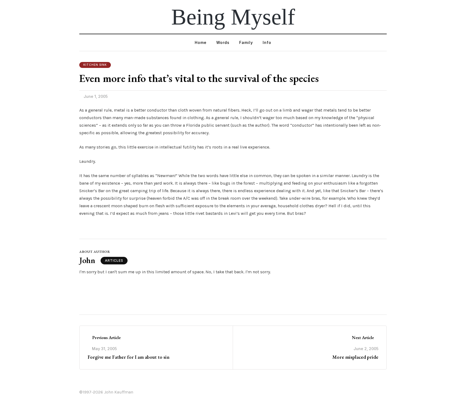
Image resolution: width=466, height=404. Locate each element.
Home (201, 42)
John (87, 260)
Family (246, 42)
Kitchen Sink (95, 64)
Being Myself (233, 16)
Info (267, 42)
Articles (114, 260)
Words (222, 42)
